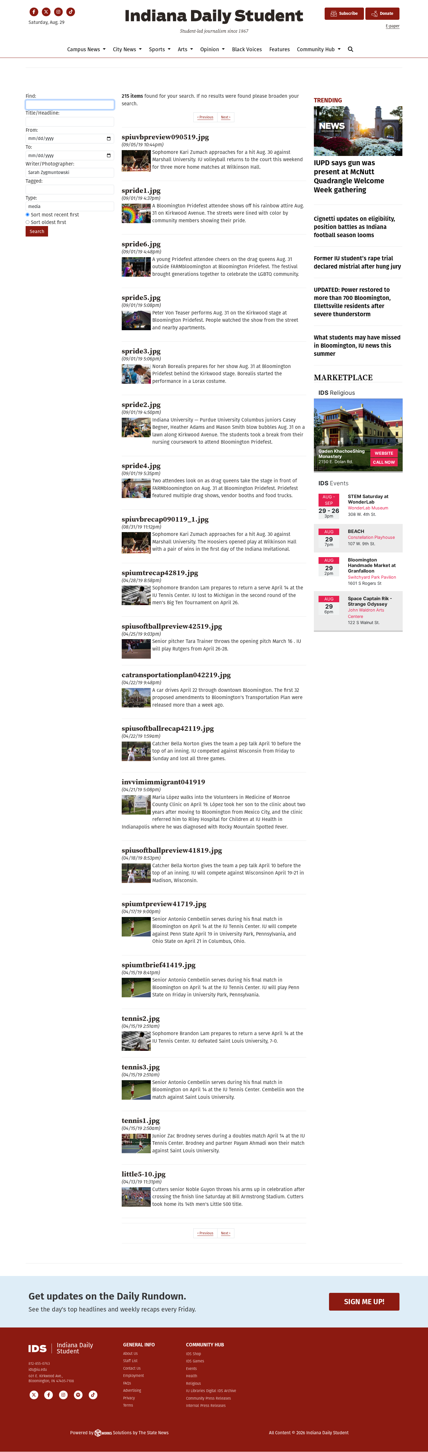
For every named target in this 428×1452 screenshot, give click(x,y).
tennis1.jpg (141, 1120)
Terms (128, 1405)
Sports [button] (157, 49)
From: (32, 130)
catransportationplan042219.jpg (176, 675)
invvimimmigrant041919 (163, 782)
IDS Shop (193, 1354)
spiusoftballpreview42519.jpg (172, 626)
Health (191, 1376)
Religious (193, 1384)
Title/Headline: (42, 113)
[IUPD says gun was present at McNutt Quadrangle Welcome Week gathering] (358, 131)
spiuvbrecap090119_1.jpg (165, 519)
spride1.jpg (141, 190)
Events (191, 1369)
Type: (31, 198)
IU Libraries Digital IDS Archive (211, 1391)
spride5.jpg (141, 297)
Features (279, 49)
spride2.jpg (141, 404)
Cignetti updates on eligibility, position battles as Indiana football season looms (354, 227)
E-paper (392, 26)
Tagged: (34, 181)
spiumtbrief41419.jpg (159, 965)
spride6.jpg (141, 244)
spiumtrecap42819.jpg (160, 572)
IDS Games (195, 1361)
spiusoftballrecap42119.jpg (168, 728)
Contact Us (132, 1369)
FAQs (127, 1383)
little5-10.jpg (144, 1174)
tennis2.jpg (141, 1018)
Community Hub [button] (316, 49)
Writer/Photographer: (50, 164)
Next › (225, 117)
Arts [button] (183, 49)
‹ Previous (205, 117)
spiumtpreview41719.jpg (164, 904)
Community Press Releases (208, 1399)
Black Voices (247, 49)
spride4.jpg (141, 465)
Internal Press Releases (206, 1406)
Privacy (129, 1398)
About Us (130, 1354)
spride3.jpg (141, 351)
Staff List (130, 1361)
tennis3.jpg (141, 1067)
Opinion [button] (210, 49)
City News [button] (125, 49)
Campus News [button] (84, 49)
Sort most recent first (54, 215)
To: (29, 147)
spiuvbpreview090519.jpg (165, 137)
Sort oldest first (47, 222)
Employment (133, 1376)
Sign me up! (364, 1301)
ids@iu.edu (38, 1370)
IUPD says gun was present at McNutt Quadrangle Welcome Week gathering (349, 176)
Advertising (132, 1391)
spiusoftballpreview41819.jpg (172, 850)
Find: (31, 96)
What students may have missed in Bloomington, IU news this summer (357, 345)
